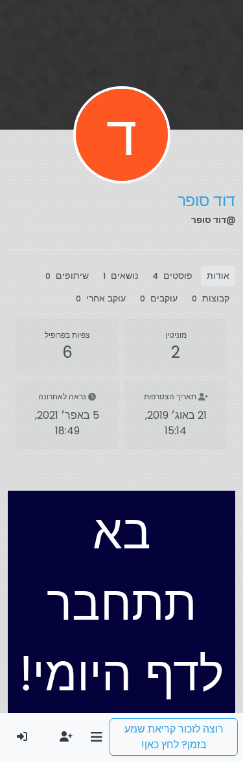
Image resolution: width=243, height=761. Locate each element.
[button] (96, 737)
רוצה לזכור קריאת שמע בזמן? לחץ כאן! (174, 736)
